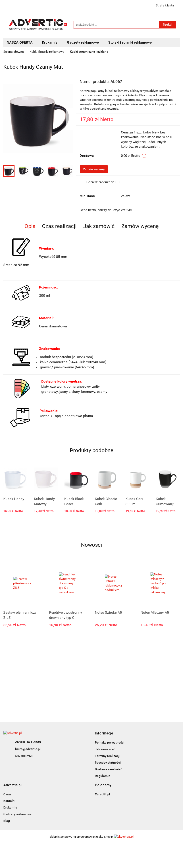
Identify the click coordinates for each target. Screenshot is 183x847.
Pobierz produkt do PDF (103, 182)
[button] (104, 733)
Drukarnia (10, 807)
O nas (7, 794)
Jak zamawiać (105, 749)
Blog (6, 821)
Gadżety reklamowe (17, 814)
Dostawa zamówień (108, 769)
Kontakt (9, 801)
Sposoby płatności (108, 762)
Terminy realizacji (107, 756)
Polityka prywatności (109, 742)
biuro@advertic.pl (28, 749)
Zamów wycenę (94, 169)
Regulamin (102, 776)
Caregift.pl (102, 794)
